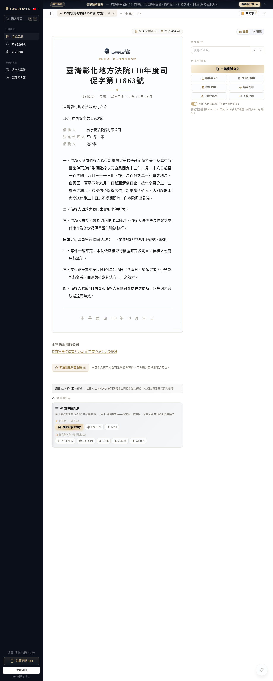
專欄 (17, 652)
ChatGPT (96, 427)
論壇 (10, 652)
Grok (114, 427)
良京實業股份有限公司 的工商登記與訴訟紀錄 (84, 351)
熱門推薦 (57, 4)
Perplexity (67, 441)
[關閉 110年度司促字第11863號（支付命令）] (113, 13)
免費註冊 (21, 670)
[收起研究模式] (265, 13)
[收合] (51, 13)
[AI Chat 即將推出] (262, 670)
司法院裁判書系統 (70, 367)
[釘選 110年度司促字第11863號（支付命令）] (109, 13)
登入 (27, 676)
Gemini (140, 441)
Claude (122, 441)
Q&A (32, 652)
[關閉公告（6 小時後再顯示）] (265, 4)
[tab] (243, 31)
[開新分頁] (120, 13)
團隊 (24, 652)
